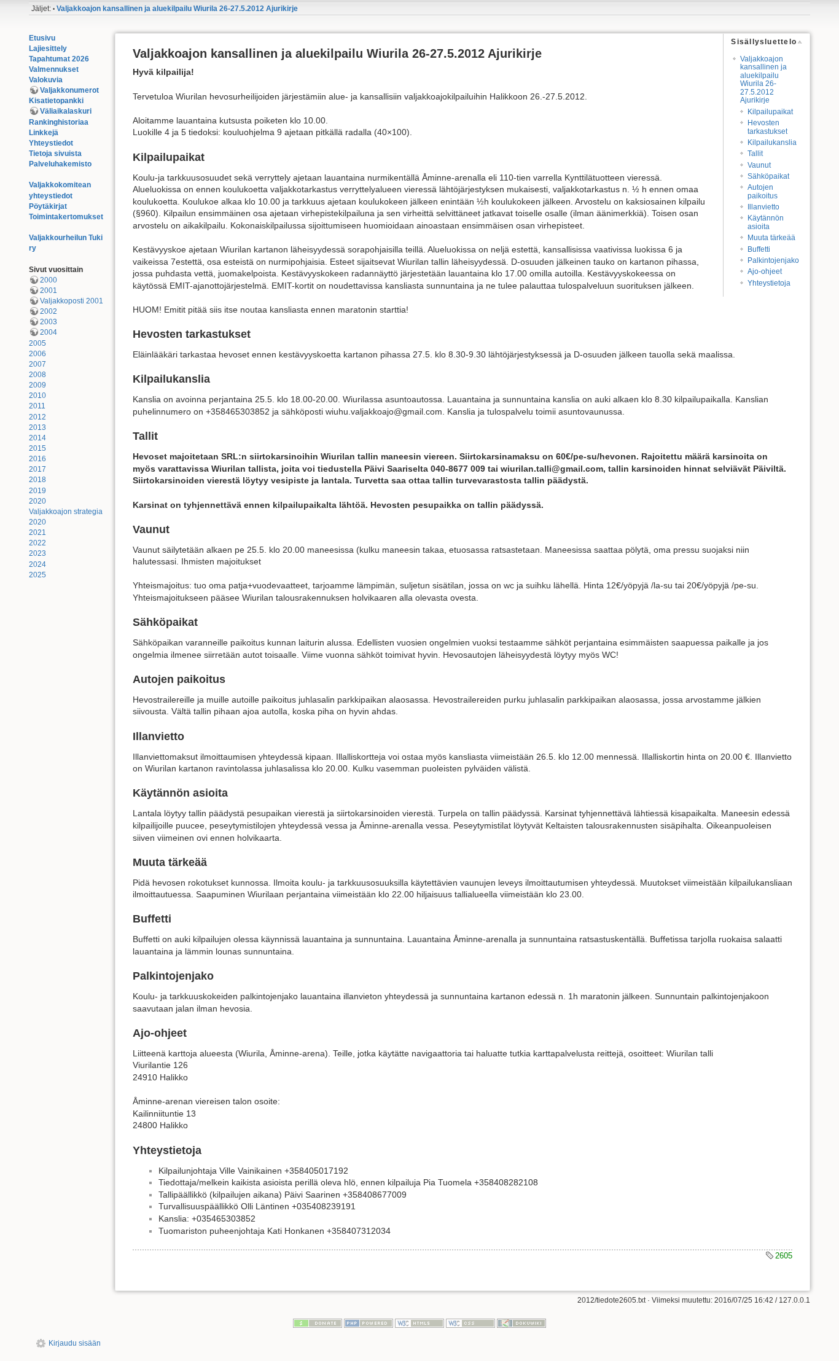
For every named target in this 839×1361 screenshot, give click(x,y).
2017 (37, 469)
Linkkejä (43, 132)
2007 (37, 364)
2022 (37, 543)
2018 (37, 479)
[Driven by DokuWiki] (521, 1323)
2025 (37, 575)
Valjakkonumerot (69, 90)
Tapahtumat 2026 (59, 59)
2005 (37, 343)
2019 (37, 490)
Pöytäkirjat (48, 206)
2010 (37, 395)
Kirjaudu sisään (75, 1343)
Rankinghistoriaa (58, 122)
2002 (48, 311)
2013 (37, 427)
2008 (37, 374)
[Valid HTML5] (419, 1323)
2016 (37, 458)
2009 (37, 385)
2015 (37, 448)
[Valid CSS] (470, 1323)
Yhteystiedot (51, 143)
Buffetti (758, 249)
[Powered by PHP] (368, 1323)
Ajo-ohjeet (764, 271)
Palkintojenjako (773, 260)
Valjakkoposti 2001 (71, 301)
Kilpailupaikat (770, 111)
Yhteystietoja (768, 283)
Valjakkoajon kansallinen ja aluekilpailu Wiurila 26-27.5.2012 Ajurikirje (177, 8)
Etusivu (42, 38)
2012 (37, 417)
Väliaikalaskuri (66, 111)
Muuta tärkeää (771, 237)
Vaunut (759, 165)
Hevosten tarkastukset (767, 127)
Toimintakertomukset (66, 217)
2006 (37, 353)
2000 (48, 280)
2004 (48, 332)
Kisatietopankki (56, 100)
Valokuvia (46, 80)
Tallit (755, 153)
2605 (783, 1255)
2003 (48, 322)
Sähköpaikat (768, 176)
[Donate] (317, 1323)
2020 (37, 501)
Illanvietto (763, 207)
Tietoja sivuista (55, 153)
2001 (48, 290)
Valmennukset (54, 69)
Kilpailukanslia (772, 142)
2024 (37, 564)
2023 (37, 553)
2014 (37, 438)
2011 (37, 406)
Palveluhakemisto (60, 164)
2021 (37, 532)
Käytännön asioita (765, 222)
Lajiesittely (48, 48)
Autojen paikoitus (762, 191)
